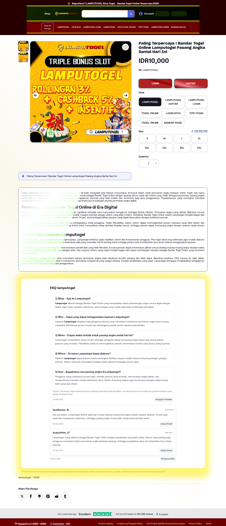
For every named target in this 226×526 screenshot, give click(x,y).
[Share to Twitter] (22, 496)
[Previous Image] (35, 95)
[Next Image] (125, 95)
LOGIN (162, 13)
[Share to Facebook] (30, 496)
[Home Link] (66, 13)
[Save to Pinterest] (48, 496)
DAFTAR (179, 13)
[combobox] (105, 13)
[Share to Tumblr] (65, 496)
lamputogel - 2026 (29, 477)
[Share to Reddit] (56, 496)
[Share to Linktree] (39, 496)
